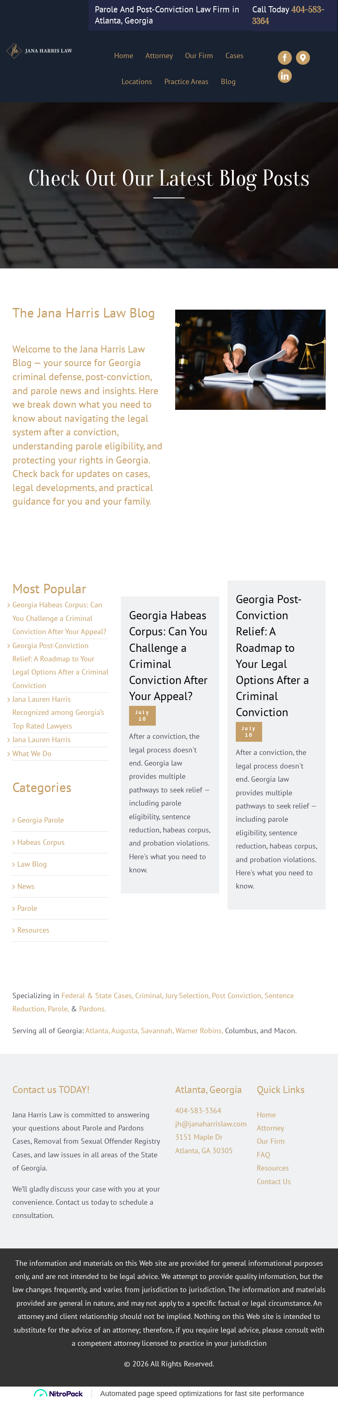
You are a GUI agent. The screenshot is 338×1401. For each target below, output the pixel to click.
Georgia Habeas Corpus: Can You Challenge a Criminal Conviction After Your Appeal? (59, 618)
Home (266, 1114)
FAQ (263, 1154)
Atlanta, (97, 1030)
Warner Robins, (199, 1030)
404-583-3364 (198, 1110)
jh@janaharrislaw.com (211, 1123)
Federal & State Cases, (97, 995)
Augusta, (125, 1030)
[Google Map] (303, 58)
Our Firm (271, 1141)
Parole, (58, 1008)
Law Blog (32, 864)
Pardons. (92, 1008)
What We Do (32, 753)
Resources (33, 930)
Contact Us (274, 1181)
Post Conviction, (237, 995)
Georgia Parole (40, 820)
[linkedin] (285, 76)
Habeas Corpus (41, 842)
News (26, 886)
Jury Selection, (187, 995)
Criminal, (149, 995)
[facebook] (285, 58)
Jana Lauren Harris (41, 739)
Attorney (270, 1128)
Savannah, (157, 1030)
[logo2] (42, 45)
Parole (27, 908)
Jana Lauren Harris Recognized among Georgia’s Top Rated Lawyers (58, 712)
